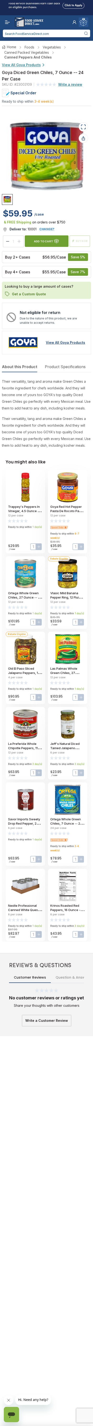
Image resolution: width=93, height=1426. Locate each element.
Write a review (70, 84)
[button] (74, 22)
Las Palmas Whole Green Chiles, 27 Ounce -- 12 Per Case (66, 673)
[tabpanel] (46, 413)
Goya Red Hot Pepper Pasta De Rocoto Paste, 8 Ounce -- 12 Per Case (67, 511)
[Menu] (6, 22)
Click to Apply (73, 4)
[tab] (7, 199)
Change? (47, 229)
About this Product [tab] (19, 366)
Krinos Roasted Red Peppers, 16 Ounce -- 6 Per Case (67, 910)
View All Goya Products (21, 65)
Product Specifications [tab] (65, 366)
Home (11, 47)
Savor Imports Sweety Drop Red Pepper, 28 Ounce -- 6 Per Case (24, 823)
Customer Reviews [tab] (30, 977)
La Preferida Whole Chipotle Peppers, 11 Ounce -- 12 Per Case (24, 748)
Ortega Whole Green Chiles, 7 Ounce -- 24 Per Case (66, 823)
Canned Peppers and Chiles (28, 57)
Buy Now (82, 241)
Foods (29, 47)
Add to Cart (43, 241)
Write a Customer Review (46, 1020)
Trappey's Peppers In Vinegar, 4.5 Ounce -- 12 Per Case (24, 511)
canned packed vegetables (26, 52)
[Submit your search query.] (86, 33)
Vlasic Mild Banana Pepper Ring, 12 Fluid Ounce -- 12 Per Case (66, 597)
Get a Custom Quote (29, 294)
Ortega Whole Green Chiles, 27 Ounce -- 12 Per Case (24, 597)
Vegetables (52, 47)
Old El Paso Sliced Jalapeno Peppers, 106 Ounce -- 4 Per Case (25, 673)
